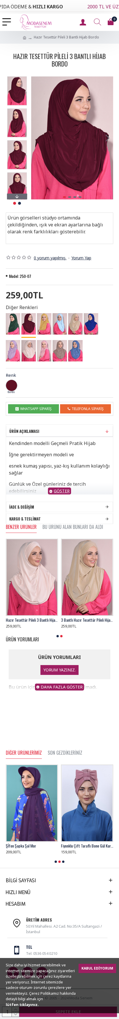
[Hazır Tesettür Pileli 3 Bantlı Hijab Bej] (28, 351)
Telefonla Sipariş (88, 408)
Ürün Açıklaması (24, 431)
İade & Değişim (21, 507)
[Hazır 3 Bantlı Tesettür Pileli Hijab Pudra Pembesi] (44, 351)
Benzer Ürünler (21, 527)
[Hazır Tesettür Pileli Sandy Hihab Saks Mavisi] (91, 324)
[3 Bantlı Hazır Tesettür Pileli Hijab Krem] (75, 324)
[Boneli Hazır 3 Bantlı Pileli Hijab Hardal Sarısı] (44, 324)
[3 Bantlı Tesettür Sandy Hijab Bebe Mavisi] (60, 324)
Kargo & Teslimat (25, 519)
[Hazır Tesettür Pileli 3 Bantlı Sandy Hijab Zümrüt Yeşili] (13, 324)
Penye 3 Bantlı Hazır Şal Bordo (84, 845)
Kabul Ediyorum (97, 968)
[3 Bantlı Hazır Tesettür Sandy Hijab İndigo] (75, 351)
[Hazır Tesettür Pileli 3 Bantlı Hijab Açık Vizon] (60, 351)
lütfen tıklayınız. (22, 1004)
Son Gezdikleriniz (65, 753)
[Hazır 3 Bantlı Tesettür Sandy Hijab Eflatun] (13, 351)
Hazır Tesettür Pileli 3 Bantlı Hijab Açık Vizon (32, 620)
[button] (37, 138)
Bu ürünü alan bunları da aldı (72, 527)
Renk (11, 375)
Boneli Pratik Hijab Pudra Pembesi (31, 845)
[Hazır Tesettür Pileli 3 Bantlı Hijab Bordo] (28, 324)
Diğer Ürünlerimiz (24, 753)
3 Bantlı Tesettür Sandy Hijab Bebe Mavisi (87, 620)
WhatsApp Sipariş (36, 408)
